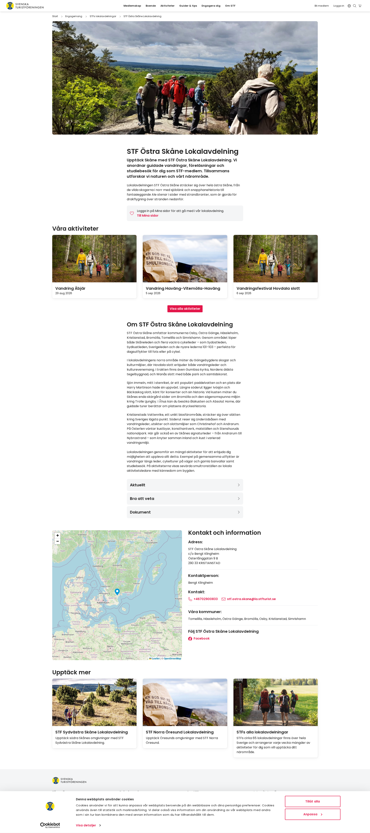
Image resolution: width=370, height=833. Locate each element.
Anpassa (310, 814)
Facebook (201, 638)
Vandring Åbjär (70, 288)
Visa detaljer (86, 825)
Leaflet (155, 658)
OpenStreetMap (172, 658)
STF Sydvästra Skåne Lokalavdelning (91, 732)
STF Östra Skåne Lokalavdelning (142, 16)
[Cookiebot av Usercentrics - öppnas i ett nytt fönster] (50, 825)
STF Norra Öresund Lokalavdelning (180, 732)
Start (55, 16)
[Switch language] (349, 6)
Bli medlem (322, 6)
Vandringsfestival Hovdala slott (268, 288)
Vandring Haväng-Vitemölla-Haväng (183, 288)
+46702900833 (206, 599)
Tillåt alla (312, 801)
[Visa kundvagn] (360, 6)
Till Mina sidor (147, 215)
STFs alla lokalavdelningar (262, 732)
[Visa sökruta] (354, 6)
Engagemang (73, 16)
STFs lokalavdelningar (103, 16)
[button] (117, 592)
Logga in (338, 6)
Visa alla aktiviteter (185, 309)
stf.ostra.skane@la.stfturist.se (251, 599)
